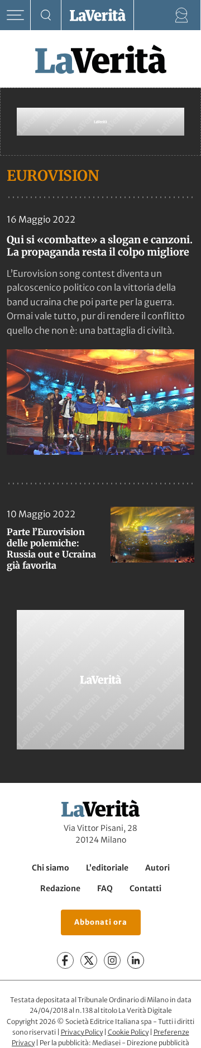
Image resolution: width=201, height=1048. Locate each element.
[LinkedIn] (135, 960)
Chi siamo (50, 868)
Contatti (145, 888)
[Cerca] (46, 15)
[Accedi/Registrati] (181, 15)
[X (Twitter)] (88, 960)
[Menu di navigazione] (15, 15)
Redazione (60, 888)
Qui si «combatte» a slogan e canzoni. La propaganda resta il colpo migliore (100, 245)
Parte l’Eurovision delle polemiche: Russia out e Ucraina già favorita (51, 548)
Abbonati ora (100, 922)
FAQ (105, 888)
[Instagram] (112, 960)
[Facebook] (65, 960)
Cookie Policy (128, 1032)
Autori (157, 868)
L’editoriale (107, 868)
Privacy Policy (82, 1032)
